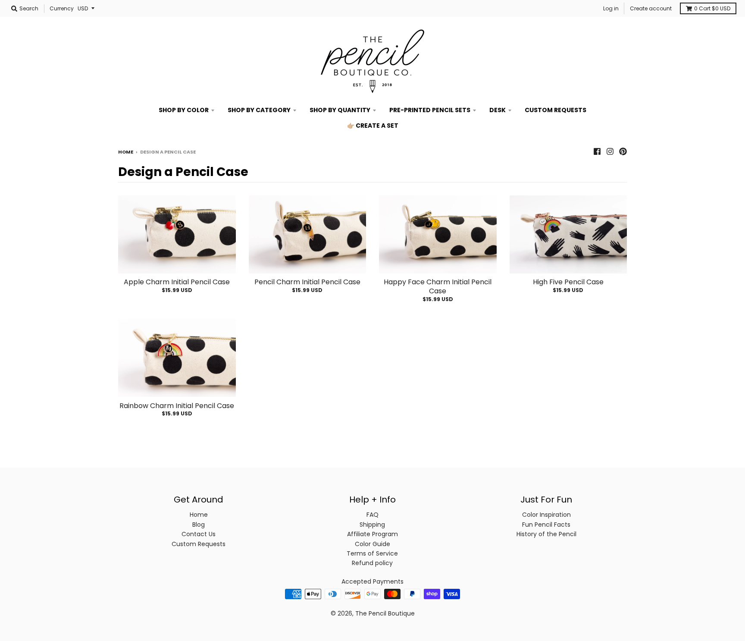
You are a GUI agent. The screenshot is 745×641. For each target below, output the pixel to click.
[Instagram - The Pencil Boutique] (610, 151)
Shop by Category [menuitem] (259, 110)
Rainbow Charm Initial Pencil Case (176, 406)
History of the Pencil (546, 534)
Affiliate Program (372, 534)
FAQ (372, 514)
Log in (611, 8)
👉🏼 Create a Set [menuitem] (372, 125)
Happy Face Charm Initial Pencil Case (437, 286)
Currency (62, 8)
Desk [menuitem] (497, 110)
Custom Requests (198, 544)
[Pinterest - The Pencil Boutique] (623, 151)
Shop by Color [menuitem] (184, 110)
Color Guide (372, 544)
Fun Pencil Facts (546, 524)
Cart (712, 8)
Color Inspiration (546, 514)
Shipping (372, 524)
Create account (651, 8)
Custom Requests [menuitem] (555, 110)
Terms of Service (372, 553)
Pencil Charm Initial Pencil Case (307, 282)
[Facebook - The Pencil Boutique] (597, 151)
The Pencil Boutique (385, 613)
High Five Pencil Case (568, 282)
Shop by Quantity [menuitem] (340, 110)
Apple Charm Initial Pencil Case (177, 282)
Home (125, 151)
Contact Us (199, 534)
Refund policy (372, 563)
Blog (198, 524)
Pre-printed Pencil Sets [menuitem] (429, 110)
